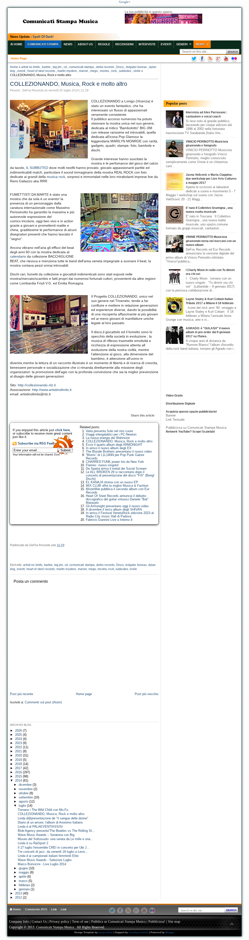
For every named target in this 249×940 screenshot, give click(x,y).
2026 (19, 730)
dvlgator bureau (136, 67)
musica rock (56, 177)
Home (14, 67)
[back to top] (232, 924)
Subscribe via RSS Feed (36, 443)
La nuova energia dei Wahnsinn (108, 438)
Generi (181, 44)
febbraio (25, 885)
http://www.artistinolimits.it (51, 390)
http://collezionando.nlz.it (37, 385)
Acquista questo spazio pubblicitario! (191, 411)
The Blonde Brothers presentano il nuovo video (119, 451)
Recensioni (124, 44)
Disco (120, 67)
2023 (19, 743)
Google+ (124, 2)
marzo (23, 881)
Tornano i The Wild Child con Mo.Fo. (43, 810)
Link (54, 909)
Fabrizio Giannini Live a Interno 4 (109, 520)
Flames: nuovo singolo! (102, 465)
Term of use (80, 921)
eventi (21, 71)
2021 (19, 751)
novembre (26, 789)
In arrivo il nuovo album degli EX (109, 448)
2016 (19, 772)
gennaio (25, 889)
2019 (19, 760)
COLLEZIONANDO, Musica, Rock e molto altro (119, 441)
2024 (19, 739)
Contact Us (39, 921)
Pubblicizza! (156, 921)
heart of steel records (41, 71)
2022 (19, 747)
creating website (138, 932)
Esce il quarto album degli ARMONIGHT (114, 444)
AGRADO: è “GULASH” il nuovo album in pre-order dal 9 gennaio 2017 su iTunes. (208, 332)
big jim (57, 67)
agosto (24, 801)
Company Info (19, 921)
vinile (137, 71)
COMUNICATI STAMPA (43, 44)
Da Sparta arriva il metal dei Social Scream (116, 468)
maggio (24, 872)
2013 (19, 893)
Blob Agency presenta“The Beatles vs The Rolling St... (56, 831)
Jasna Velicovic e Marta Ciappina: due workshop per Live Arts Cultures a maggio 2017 (211, 178)
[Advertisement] (67, 714)
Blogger (170, 932)
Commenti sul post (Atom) (43, 702)
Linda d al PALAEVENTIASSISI (40, 826)
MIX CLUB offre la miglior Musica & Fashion (117, 485)
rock (114, 71)
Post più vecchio (146, 694)
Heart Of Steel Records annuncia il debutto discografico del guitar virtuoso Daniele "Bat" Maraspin (117, 499)
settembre (26, 797)
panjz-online (105, 932)
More (200, 44)
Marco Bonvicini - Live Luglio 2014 (42, 864)
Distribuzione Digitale (180, 403)
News (68, 44)
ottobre (24, 793)
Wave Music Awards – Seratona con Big (46, 835)
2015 (19, 776)
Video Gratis (174, 395)
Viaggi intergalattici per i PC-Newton (111, 434)
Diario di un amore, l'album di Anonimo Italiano (50, 822)
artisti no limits (30, 67)
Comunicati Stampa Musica (55, 927)
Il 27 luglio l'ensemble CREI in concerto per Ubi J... (53, 847)
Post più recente (21, 694)
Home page (19, 58)
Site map (174, 921)
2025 (19, 734)
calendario (18, 256)
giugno (24, 868)
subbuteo (125, 71)
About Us (85, 44)
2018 (19, 764)
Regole (104, 44)
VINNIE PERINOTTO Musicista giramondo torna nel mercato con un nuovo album (211, 241)
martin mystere (67, 71)
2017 (19, 768)
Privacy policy (59, 921)
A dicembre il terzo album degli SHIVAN (114, 509)
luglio (23, 805)
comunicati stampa (81, 67)
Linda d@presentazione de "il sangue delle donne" (53, 818)
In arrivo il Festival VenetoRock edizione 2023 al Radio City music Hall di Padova (120, 514)
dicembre (26, 784)
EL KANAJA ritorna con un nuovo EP (112, 482)
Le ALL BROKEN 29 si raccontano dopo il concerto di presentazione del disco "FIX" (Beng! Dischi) (120, 475)
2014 (19, 780)
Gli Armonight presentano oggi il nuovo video (117, 506)
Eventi (166, 44)
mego (94, 71)
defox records (105, 67)
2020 (19, 755)
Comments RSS (36, 909)
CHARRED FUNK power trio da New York (115, 462)
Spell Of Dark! (43, 37)
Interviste (147, 44)
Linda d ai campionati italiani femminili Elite (48, 856)
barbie (46, 67)
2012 (19, 897)
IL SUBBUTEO (37, 168)
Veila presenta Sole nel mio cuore (109, 431)
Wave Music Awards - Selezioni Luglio (44, 860)
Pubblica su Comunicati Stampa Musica (118, 921)
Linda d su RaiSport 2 (33, 843)
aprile (23, 876)
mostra (104, 71)
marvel (83, 71)
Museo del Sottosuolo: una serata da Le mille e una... (55, 839)
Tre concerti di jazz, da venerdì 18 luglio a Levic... (53, 851)
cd (65, 67)
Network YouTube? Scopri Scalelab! (190, 431)
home (17, 44)
